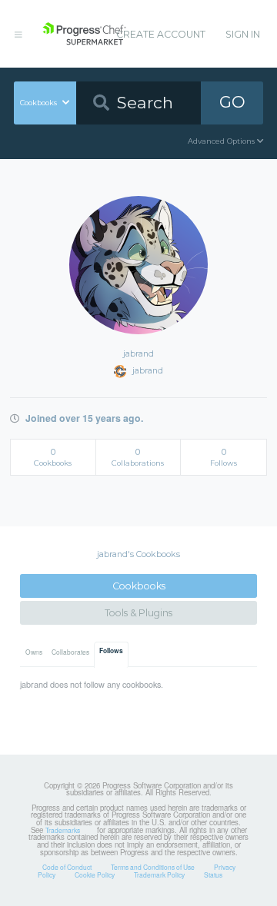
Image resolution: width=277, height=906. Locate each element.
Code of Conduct (67, 866)
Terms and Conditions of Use (153, 866)
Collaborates (70, 651)
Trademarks (62, 830)
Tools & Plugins (138, 613)
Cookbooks (138, 586)
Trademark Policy (159, 874)
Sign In (242, 34)
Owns (33, 651)
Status (213, 874)
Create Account (160, 34)
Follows (111, 650)
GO (232, 101)
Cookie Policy (95, 874)
